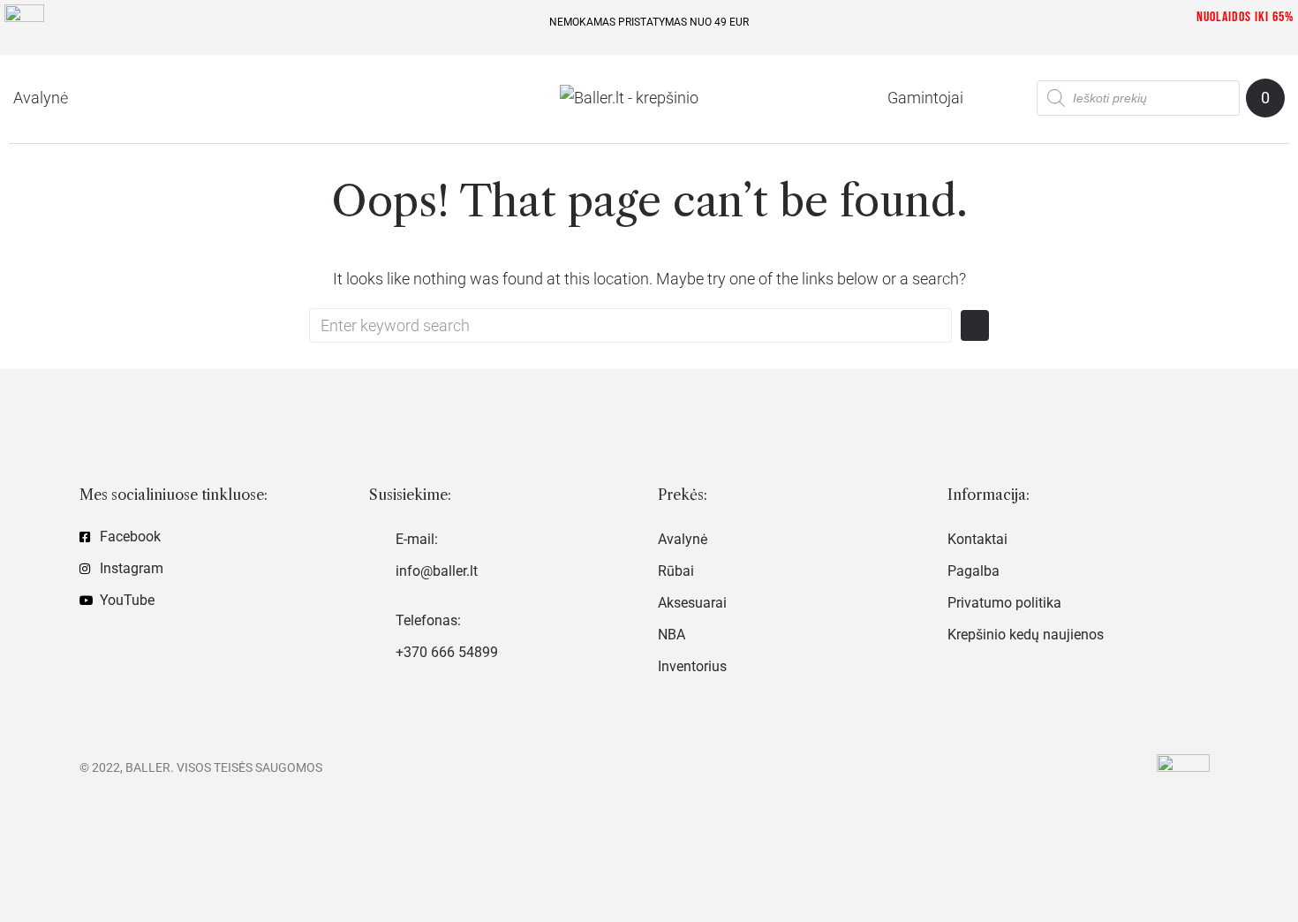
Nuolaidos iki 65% (1245, 17)
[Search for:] (630, 325)
